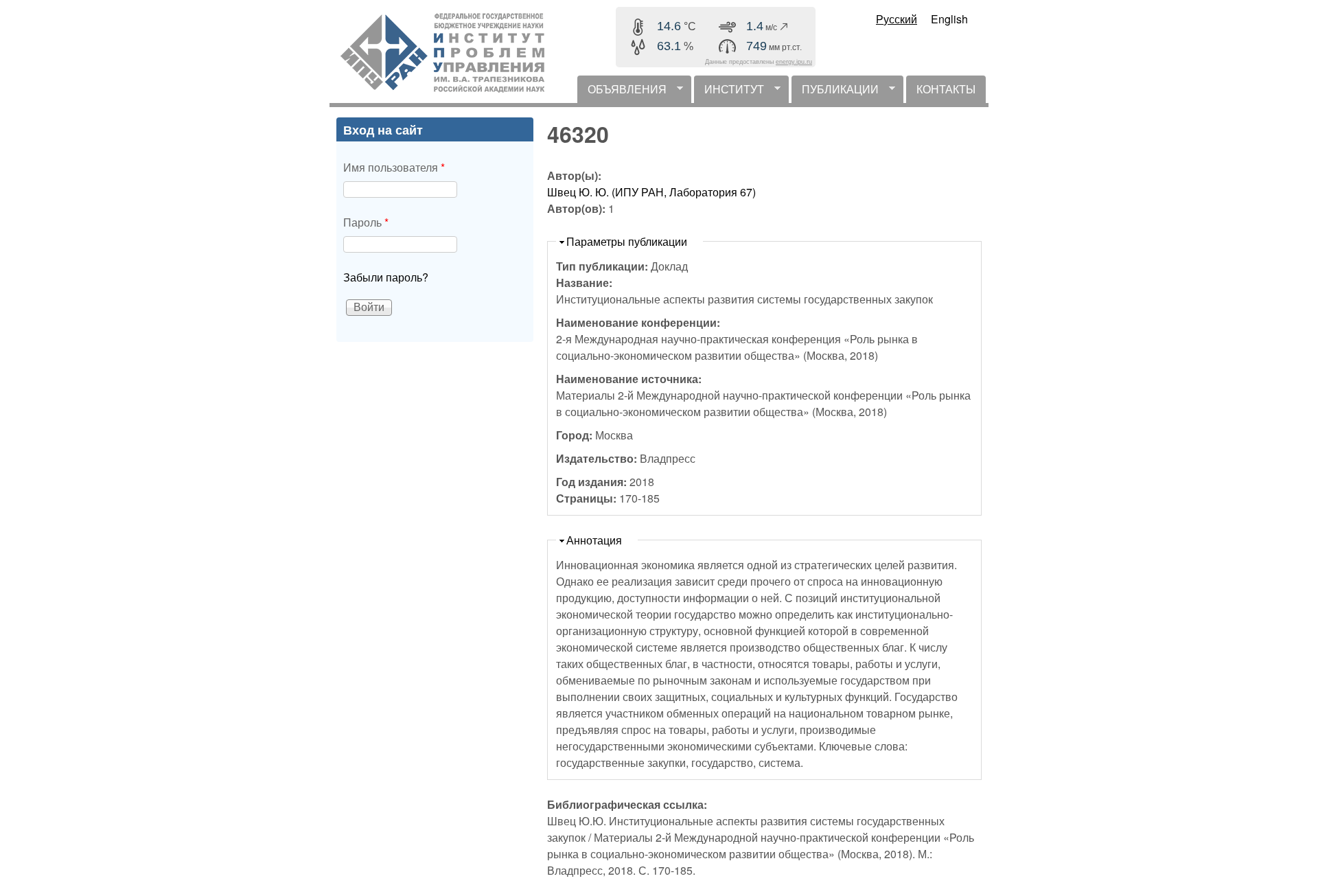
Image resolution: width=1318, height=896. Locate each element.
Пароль (366, 222)
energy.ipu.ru (794, 61)
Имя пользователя (394, 167)
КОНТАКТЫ (945, 89)
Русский (896, 19)
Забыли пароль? (385, 277)
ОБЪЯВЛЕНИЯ (622, 92)
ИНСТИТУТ (729, 92)
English (949, 19)
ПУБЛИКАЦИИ (835, 92)
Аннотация (594, 540)
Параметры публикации (626, 241)
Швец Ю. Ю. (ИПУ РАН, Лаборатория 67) (651, 192)
